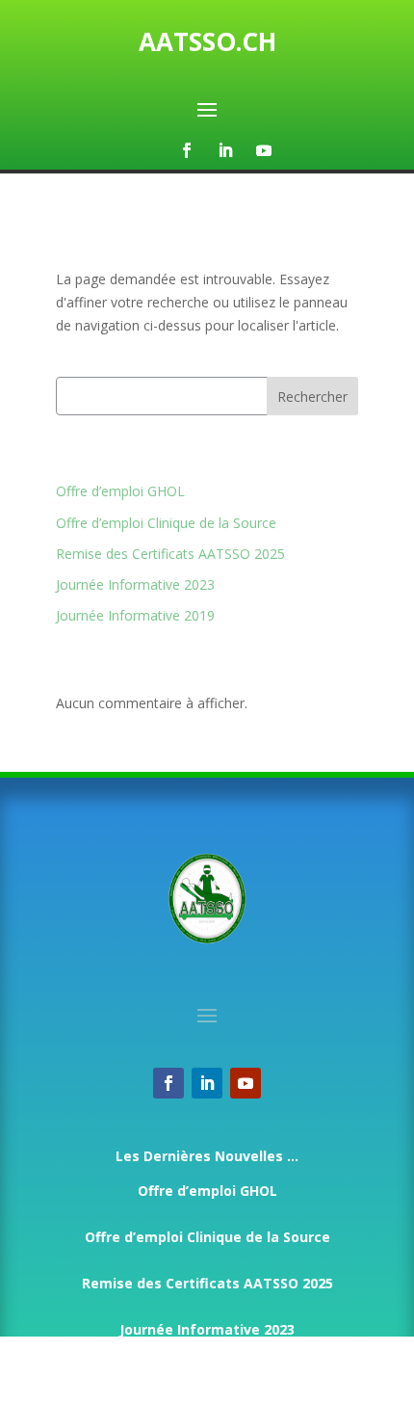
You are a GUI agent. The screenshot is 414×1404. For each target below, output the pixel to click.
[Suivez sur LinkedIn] (225, 150)
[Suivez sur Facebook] (186, 150)
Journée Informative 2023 (135, 584)
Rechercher (312, 396)
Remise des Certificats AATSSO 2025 (170, 553)
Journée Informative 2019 (135, 615)
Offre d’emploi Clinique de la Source (166, 523)
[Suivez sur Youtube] (263, 150)
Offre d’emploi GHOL (120, 491)
